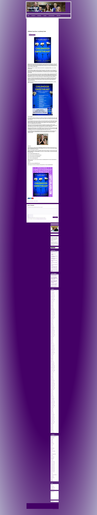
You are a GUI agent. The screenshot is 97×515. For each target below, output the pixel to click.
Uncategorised (52, 477)
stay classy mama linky (53, 474)
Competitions (58, 15)
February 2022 (52, 345)
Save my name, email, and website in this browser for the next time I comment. (37, 217)
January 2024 (52, 311)
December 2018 (53, 401)
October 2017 (52, 420)
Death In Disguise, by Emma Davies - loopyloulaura (54, 280)
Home (28, 15)
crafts (52, 446)
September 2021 (53, 352)
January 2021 (52, 364)
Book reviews (39, 15)
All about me (33, 15)
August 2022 (52, 336)
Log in (51, 484)
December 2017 (52, 417)
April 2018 (52, 411)
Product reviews (53, 461)
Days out (52, 449)
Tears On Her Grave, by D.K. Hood (54, 262)
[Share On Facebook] (29, 198)
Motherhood (52, 458)
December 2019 (52, 383)
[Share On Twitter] (31, 198)
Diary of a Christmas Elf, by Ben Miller (54, 260)
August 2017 (52, 423)
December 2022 (53, 330)
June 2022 (52, 339)
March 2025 (52, 290)
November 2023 (53, 314)
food (51, 452)
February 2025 (52, 292)
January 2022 (52, 346)
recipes (52, 473)
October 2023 (52, 315)
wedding (52, 480)
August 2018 (52, 407)
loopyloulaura (32, 8)
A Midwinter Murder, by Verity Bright (54, 270)
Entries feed (52, 486)
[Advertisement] (42, 24)
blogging (52, 439)
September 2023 (53, 317)
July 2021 (52, 355)
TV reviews (44, 15)
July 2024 (52, 302)
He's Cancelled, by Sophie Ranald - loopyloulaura (54, 277)
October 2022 (52, 333)
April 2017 (52, 429)
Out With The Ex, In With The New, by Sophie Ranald (54, 278)
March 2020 (52, 379)
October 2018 (52, 404)
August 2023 (52, 318)
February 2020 (52, 380)
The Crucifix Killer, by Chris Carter (54, 252)
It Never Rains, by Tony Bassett (54, 286)
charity (52, 445)
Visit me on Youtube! (51, 15)
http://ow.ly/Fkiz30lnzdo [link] (49, 164)
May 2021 (52, 358)
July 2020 (52, 373)
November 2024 (53, 296)
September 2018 (53, 405)
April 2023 (52, 324)
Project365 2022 (53, 467)
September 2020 (53, 370)
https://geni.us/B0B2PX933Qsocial (35, 163)
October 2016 (52, 432)
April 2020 (52, 377)
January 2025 (52, 293)
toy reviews (52, 476)
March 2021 (52, 361)
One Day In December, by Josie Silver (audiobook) (54, 258)
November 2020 (53, 367)
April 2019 (52, 395)
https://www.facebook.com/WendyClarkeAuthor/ (34, 155)
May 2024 (52, 305)
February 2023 (52, 327)
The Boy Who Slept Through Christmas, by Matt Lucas (54, 267)
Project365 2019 (53, 464)
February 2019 (52, 398)
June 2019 (52, 392)
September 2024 (53, 299)
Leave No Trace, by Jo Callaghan (53, 254)
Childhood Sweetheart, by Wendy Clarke (37, 31)
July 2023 (52, 320)
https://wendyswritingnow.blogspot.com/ (33, 153)
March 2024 (52, 308)
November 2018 (53, 402)
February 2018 (52, 414)
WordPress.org (52, 489)
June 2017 (52, 426)
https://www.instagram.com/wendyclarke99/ (34, 156)
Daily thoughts (52, 448)
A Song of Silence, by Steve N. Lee (54, 275)
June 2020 (52, 374)
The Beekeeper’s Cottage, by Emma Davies (54, 282)
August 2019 (52, 389)
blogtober (52, 442)
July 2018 (52, 408)
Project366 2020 (53, 470)
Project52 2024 (53, 471)
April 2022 (52, 342)
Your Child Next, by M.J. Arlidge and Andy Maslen (54, 256)
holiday (52, 455)
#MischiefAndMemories (53, 436)
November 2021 (52, 349)
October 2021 (52, 351)
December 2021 (52, 348)
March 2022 (52, 343)
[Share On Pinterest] (33, 198)
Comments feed (53, 487)
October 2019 (52, 386)
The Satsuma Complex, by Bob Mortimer (54, 265)
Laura (30, 33)
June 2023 (52, 321)
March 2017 (52, 430)
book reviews (52, 443)
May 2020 (52, 376)
